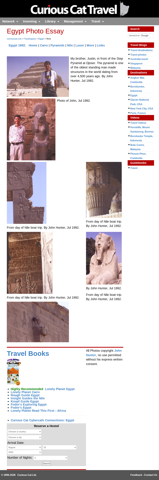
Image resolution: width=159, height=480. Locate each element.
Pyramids (57, 45)
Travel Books (28, 353)
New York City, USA (141, 108)
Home (33, 45)
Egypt (41, 39)
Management (74, 21)
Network (9, 21)
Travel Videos (138, 123)
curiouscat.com (14, 39)
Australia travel (139, 59)
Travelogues (30, 39)
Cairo (44, 45)
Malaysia (135, 68)
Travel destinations (141, 50)
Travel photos (138, 54)
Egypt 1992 (17, 45)
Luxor (79, 45)
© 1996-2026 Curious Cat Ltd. (19, 475)
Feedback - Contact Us (143, 475)
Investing (30, 21)
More (90, 45)
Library (51, 21)
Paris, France (138, 113)
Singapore (136, 63)
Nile (70, 45)
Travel (96, 21)
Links (101, 45)
